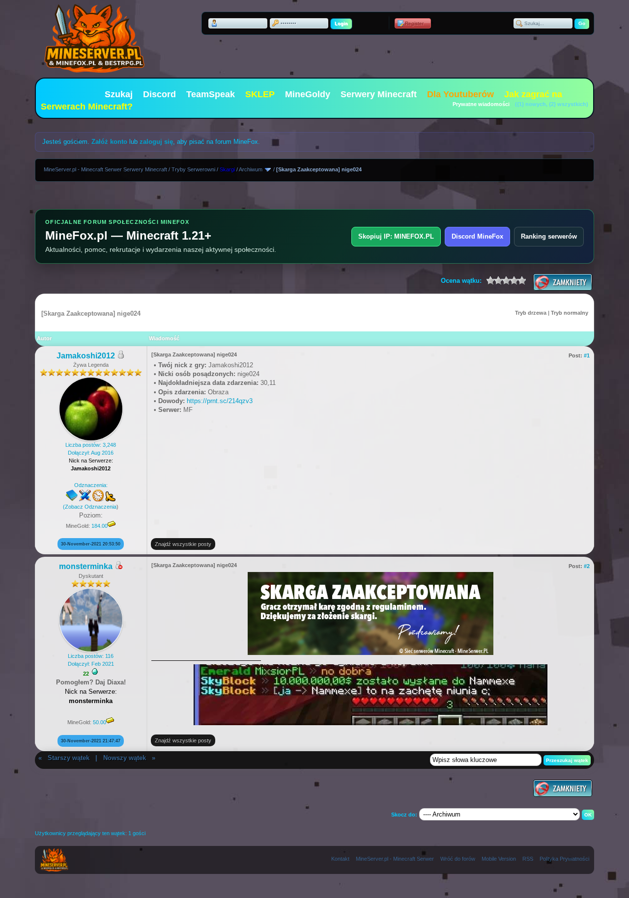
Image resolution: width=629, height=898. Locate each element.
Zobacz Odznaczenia (90, 507)
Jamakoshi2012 (86, 356)
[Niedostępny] (118, 567)
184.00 (99, 526)
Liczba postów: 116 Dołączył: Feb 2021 (91, 659)
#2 (587, 566)
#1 (587, 355)
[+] (95, 672)
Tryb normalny (569, 313)
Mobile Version (499, 859)
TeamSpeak (210, 94)
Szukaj (119, 94)
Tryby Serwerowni (193, 169)
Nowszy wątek (124, 758)
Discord (159, 94)
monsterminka (86, 566)
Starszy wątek (68, 758)
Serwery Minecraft (379, 94)
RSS (527, 859)
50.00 (99, 722)
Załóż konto (109, 141)
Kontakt (340, 859)
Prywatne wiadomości (481, 104)
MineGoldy (307, 94)
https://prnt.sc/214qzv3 (220, 401)
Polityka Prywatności (564, 859)
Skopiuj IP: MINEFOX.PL (396, 236)
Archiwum (250, 169)
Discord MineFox (477, 236)
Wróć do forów (457, 859)
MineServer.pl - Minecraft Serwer (395, 859)
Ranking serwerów (549, 236)
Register (414, 23)
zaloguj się (156, 141)
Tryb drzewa (530, 313)
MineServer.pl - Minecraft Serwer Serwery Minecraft (105, 169)
